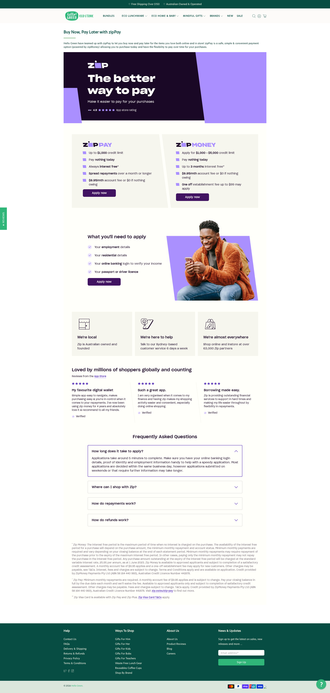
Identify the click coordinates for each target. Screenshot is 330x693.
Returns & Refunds (74, 653)
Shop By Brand (123, 673)
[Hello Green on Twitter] (65, 671)
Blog (169, 649)
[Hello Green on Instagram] (72, 671)
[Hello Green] (79, 16)
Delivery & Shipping (75, 649)
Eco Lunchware (133, 15)
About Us (172, 639)
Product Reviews (176, 644)
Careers (171, 653)
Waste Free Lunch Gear (128, 663)
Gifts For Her (122, 644)
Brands (215, 15)
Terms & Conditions (75, 663)
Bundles (108, 15)
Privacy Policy (72, 658)
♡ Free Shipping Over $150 (144, 4)
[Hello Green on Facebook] (68, 671)
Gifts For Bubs (123, 653)
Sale (240, 15)
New (230, 15)
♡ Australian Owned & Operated (182, 4)
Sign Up (241, 662)
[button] (321, 684)
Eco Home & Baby (164, 15)
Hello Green (76, 685)
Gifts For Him (122, 639)
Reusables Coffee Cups (128, 668)
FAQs (67, 644)
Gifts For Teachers (125, 658)
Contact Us (70, 639)
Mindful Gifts (192, 15)
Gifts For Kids (123, 649)
